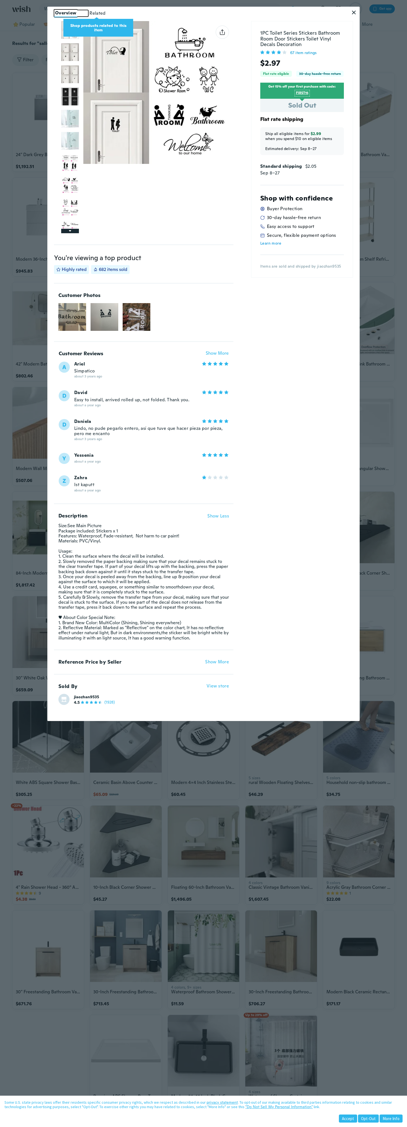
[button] (354, 12)
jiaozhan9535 (86, 697)
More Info (391, 1118)
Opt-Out (368, 1118)
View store (218, 686)
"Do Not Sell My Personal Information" (279, 1106)
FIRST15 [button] (302, 93)
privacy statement (222, 1102)
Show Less (218, 516)
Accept (348, 1118)
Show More (217, 353)
